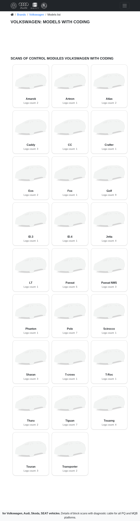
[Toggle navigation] (124, 5)
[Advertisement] (70, 41)
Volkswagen (36, 14)
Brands (21, 14)
